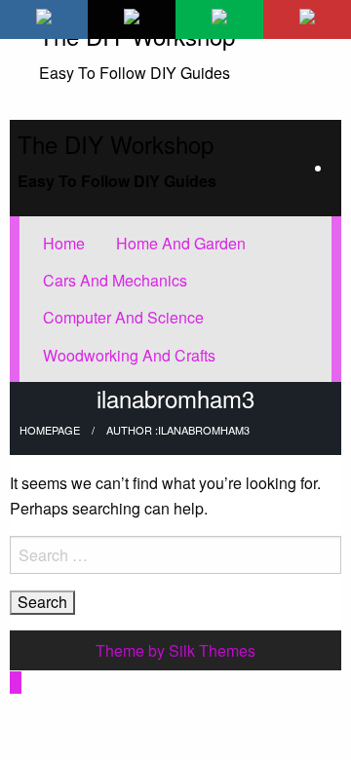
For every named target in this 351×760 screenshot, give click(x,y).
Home (64, 243)
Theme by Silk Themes (175, 650)
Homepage (50, 429)
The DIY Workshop (116, 144)
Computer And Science (123, 317)
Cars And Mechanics (115, 280)
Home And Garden (181, 243)
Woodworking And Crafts (129, 355)
